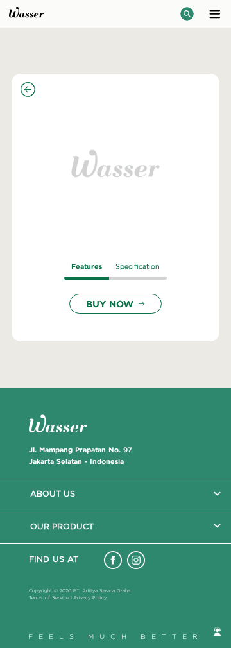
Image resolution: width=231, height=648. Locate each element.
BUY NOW (109, 304)
